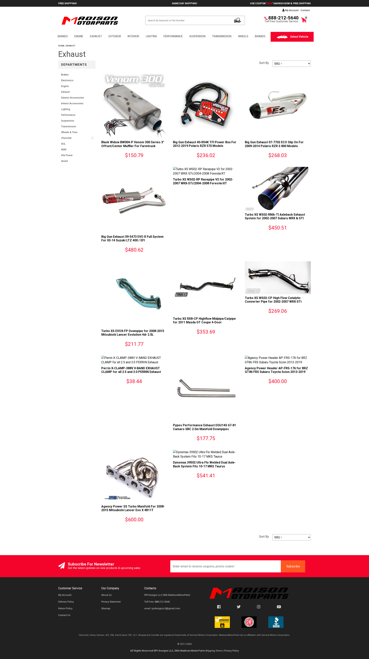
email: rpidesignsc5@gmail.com (162, 608)
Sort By (264, 63)
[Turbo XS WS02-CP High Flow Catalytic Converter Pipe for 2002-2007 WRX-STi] (278, 277)
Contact (305, 10)
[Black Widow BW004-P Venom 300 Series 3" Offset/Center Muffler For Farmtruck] (134, 105)
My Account (292, 10)
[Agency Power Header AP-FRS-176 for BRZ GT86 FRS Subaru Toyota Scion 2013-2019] (278, 360)
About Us (106, 595)
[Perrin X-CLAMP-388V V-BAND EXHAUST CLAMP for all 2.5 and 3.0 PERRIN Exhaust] (134, 360)
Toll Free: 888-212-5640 (157, 601)
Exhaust (70, 46)
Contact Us (64, 615)
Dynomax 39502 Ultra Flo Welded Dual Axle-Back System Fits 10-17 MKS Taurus (204, 464)
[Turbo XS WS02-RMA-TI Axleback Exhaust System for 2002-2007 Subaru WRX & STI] (278, 188)
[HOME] (249, 593)
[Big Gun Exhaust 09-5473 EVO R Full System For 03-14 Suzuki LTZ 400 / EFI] (134, 199)
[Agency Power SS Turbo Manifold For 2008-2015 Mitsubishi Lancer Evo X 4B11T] (134, 476)
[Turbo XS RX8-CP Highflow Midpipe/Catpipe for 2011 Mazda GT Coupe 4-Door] (206, 288)
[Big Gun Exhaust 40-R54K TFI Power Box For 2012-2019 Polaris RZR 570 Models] (206, 105)
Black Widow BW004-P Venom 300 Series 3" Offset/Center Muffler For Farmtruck (132, 144)
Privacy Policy (231, 650)
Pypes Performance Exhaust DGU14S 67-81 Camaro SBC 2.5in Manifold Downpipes (204, 427)
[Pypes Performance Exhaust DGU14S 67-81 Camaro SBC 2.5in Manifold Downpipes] (206, 388)
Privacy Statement (111, 601)
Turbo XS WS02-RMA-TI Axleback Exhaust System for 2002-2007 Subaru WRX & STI (275, 216)
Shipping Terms (213, 650)
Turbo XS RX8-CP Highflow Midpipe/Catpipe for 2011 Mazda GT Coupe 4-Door (204, 320)
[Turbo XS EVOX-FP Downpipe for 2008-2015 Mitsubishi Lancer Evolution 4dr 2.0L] (134, 294)
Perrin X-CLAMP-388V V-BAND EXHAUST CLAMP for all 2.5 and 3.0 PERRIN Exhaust (131, 370)
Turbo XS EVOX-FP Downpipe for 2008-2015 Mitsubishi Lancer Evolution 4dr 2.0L (132, 332)
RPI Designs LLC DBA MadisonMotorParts (167, 595)
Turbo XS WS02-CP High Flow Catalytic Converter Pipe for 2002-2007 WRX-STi (273, 299)
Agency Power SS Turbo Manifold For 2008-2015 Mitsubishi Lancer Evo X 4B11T (133, 508)
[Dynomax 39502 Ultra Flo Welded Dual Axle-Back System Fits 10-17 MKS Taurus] (206, 454)
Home (61, 46)
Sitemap (105, 608)
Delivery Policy (66, 601)
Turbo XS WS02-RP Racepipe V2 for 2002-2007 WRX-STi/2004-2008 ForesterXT (203, 181)
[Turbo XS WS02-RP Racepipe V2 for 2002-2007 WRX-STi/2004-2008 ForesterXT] (206, 171)
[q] (237, 20)
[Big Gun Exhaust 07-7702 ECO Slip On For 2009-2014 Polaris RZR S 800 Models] (278, 105)
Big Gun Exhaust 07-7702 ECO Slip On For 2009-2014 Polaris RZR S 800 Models (274, 144)
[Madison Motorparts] (90, 20)
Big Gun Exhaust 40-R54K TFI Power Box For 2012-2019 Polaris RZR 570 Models (204, 144)
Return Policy (65, 608)
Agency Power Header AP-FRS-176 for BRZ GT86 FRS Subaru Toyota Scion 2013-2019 (276, 370)
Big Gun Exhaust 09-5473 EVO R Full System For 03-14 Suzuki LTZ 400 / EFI (132, 238)
